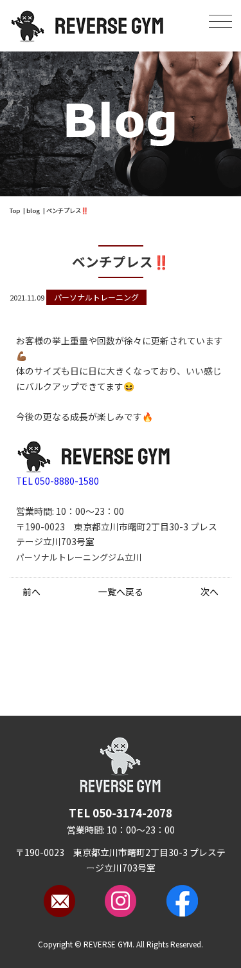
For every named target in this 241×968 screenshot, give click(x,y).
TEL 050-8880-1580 (57, 480)
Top (15, 210)
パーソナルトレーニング (96, 297)
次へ (210, 591)
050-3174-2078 (120, 813)
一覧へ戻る (120, 591)
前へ (31, 591)
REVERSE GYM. (109, 944)
